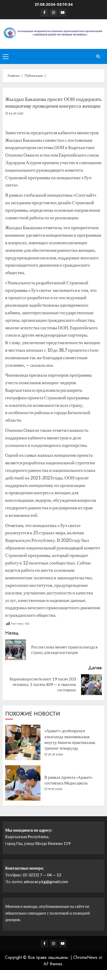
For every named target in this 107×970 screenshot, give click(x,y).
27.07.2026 (55, 754)
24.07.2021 (16, 113)
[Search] (97, 56)
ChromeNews (85, 957)
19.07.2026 (55, 789)
